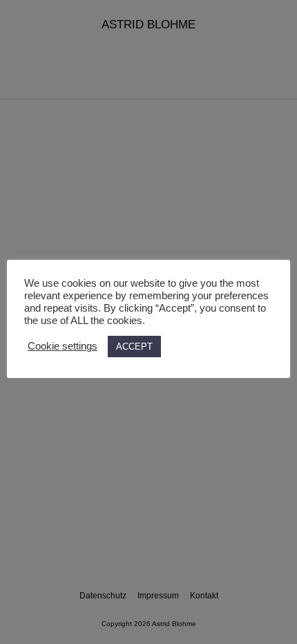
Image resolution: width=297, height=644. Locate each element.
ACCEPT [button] (134, 346)
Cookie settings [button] (62, 346)
